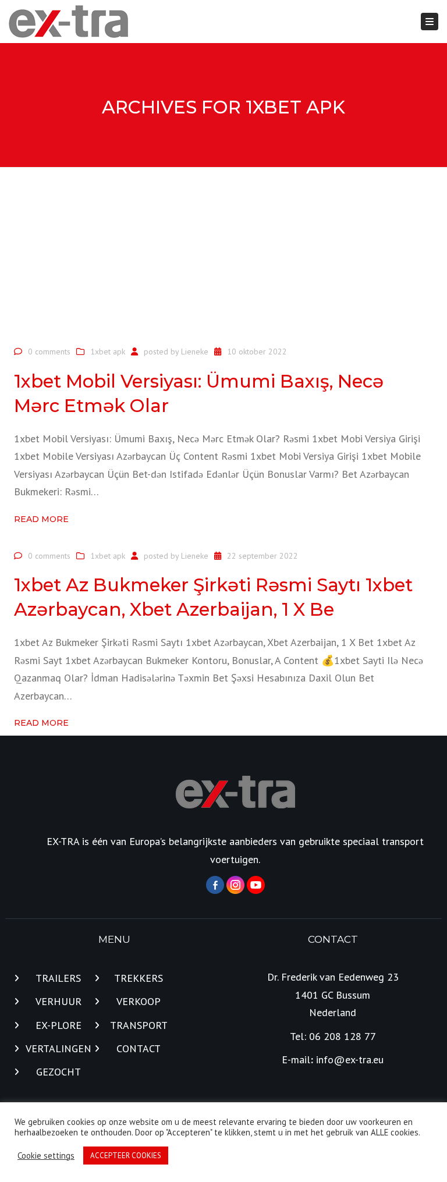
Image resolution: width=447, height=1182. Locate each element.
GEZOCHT (58, 1071)
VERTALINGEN (58, 1048)
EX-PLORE (58, 1025)
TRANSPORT (139, 1025)
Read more (41, 519)
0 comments (49, 351)
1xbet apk (107, 351)
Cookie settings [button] (45, 1156)
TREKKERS (138, 978)
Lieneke (194, 351)
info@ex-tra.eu (350, 1059)
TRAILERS (58, 978)
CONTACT (138, 1048)
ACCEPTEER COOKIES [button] (125, 1155)
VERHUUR (58, 1001)
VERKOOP (138, 1001)
